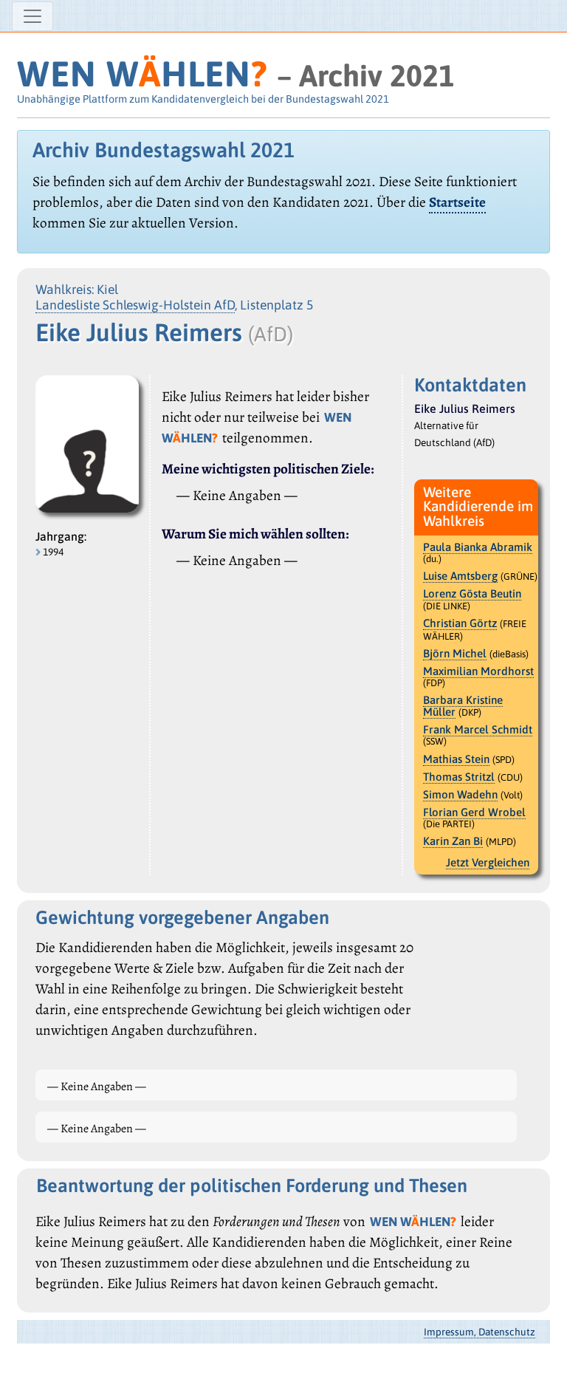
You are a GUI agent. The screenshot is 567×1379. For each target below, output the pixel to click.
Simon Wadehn (460, 794)
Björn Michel (455, 653)
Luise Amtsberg (460, 575)
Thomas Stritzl (459, 776)
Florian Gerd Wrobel (474, 812)
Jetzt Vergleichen (487, 862)
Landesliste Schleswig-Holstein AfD (135, 305)
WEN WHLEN (142, 73)
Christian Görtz (460, 623)
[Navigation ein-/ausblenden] (32, 16)
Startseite (457, 202)
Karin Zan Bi (453, 841)
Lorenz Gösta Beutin (472, 593)
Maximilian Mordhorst (478, 671)
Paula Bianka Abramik (477, 547)
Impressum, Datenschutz (479, 1332)
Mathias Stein (456, 759)
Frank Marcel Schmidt (477, 729)
